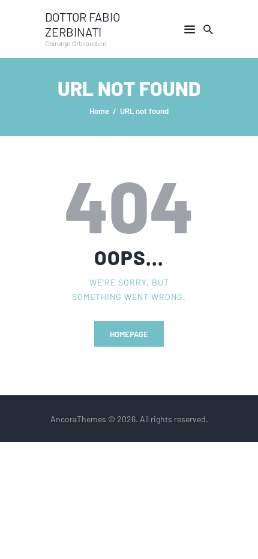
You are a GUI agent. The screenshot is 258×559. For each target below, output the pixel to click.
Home (99, 111)
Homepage (129, 334)
